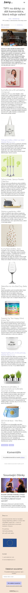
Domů (10, 18)
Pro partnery (5, 529)
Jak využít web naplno (8, 533)
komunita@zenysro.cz (9, 559)
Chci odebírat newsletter (14, 583)
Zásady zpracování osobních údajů (14, 586)
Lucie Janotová (6, 24)
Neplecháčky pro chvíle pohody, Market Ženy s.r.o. (13, 354)
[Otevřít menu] (24, 2)
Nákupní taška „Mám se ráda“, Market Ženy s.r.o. (13, 141)
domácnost (3, 27)
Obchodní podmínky (7, 531)
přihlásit (22, 457)
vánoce (7, 27)
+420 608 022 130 (8, 557)
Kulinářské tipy (16, 18)
